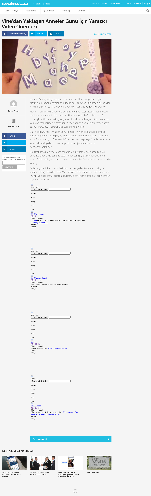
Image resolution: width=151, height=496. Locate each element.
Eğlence (81, 10)
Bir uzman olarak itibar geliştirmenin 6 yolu (39, 473)
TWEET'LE (40, 34)
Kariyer (128, 4)
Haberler (98, 34)
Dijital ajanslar (116, 4)
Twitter (107, 34)
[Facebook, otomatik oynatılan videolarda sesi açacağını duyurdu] (70, 463)
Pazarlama (31, 10)
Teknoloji (65, 10)
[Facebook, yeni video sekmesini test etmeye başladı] (14, 463)
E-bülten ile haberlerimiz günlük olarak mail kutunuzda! (13, 158)
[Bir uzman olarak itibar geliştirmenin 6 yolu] (42, 463)
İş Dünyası (48, 10)
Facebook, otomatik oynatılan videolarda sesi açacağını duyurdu (68, 474)
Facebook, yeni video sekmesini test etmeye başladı (11, 474)
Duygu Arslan (13, 111)
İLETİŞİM (147, 4)
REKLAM (104, 4)
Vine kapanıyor (93, 472)
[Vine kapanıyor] (99, 463)
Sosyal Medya (11, 10)
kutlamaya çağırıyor (96, 106)
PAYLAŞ (17, 34)
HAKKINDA (95, 4)
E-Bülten (137, 4)
